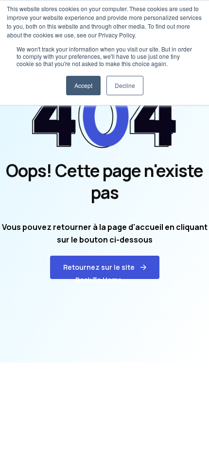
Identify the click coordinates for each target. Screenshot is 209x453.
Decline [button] (125, 85)
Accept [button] (83, 85)
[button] (104, 267)
